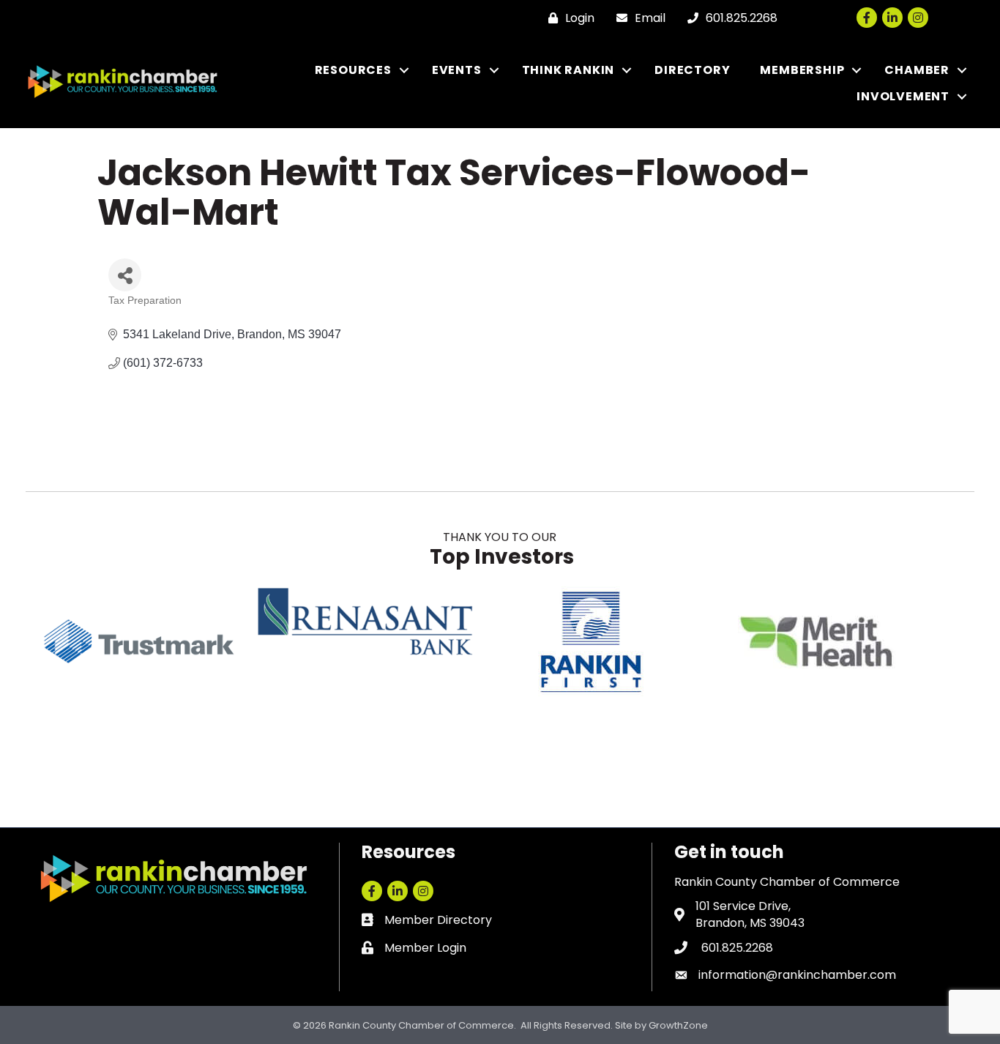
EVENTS (457, 69)
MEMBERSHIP (802, 69)
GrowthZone (678, 1025)
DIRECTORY (692, 69)
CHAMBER (916, 69)
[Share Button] (124, 274)
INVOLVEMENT (903, 96)
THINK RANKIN (568, 69)
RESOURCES (353, 69)
